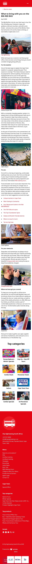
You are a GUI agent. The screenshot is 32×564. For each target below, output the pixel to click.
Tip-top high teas (8, 222)
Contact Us (5, 477)
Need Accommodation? (9, 453)
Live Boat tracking (7, 459)
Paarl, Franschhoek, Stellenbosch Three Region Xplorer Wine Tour (16, 521)
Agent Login (6, 475)
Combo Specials (7, 503)
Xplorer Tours (6, 497)
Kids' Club (5, 467)
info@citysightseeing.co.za (10, 439)
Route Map (5, 463)
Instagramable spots (13, 261)
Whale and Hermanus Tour (10, 523)
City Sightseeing (5, 55)
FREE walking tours (20, 180)
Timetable (5, 461)
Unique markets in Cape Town (12, 198)
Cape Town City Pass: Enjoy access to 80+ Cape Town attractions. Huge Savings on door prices (16, 501)
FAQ (3, 455)
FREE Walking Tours (8, 469)
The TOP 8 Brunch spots (10, 209)
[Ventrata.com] (13, 549)
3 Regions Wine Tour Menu (10, 471)
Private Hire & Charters (9, 473)
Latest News (6, 465)
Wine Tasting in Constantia (11, 201)
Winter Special (6, 499)
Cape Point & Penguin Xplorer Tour (12, 519)
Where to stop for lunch (10, 219)
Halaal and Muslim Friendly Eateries (13, 216)
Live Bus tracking (7, 457)
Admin (15, 551)
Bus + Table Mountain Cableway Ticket (13, 517)
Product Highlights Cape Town (11, 505)
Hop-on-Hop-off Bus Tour (9, 515)
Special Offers (6, 487)
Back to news (8, 9)
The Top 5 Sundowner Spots (11, 213)
